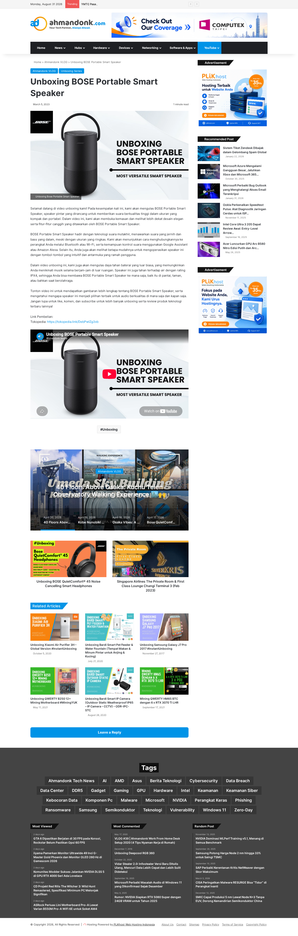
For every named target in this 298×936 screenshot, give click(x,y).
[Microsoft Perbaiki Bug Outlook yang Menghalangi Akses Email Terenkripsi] (209, 191)
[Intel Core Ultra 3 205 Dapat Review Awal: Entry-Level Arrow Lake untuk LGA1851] (209, 229)
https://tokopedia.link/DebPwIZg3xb (73, 322)
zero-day (243, 810)
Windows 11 (214, 810)
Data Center (52, 790)
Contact (181, 924)
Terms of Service (232, 924)
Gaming (121, 790)
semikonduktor (120, 810)
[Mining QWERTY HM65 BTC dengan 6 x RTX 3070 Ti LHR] (164, 681)
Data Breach (238, 780)
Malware (129, 800)
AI (105, 780)
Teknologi (152, 810)
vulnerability (182, 810)
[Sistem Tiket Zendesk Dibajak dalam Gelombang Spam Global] (209, 153)
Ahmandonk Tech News (71, 780)
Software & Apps (181, 47)
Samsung (88, 810)
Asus (137, 780)
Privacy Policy (210, 924)
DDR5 (77, 790)
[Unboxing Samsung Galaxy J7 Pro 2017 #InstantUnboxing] (164, 627)
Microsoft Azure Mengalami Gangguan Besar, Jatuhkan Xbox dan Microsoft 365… (242, 170)
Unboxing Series (71, 71)
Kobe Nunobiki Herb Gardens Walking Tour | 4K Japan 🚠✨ (109, 490)
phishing (243, 800)
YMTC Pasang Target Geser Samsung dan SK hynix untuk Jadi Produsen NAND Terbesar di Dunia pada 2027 (149, 4)
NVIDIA (180, 800)
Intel (185, 790)
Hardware (100, 47)
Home (40, 47)
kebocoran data (61, 800)
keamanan (208, 790)
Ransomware (58, 810)
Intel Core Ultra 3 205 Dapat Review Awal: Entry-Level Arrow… (242, 228)
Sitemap (194, 924)
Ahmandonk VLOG (56, 62)
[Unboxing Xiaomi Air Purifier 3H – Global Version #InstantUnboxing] (54, 627)
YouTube (210, 47)
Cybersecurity (204, 780)
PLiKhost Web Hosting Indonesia (134, 924)
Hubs (78, 47)
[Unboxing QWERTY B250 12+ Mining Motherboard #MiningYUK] (54, 681)
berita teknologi (165, 780)
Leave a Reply (109, 732)
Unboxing (110, 429)
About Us (168, 924)
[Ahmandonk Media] (67, 24)
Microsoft (155, 800)
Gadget (98, 790)
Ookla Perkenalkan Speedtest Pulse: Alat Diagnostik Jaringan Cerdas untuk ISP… (244, 209)
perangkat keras (211, 800)
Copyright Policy (256, 924)
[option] (109, 490)
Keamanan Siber (242, 790)
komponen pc (99, 800)
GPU (141, 790)
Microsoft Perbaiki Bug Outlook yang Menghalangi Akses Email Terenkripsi (244, 190)
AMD (119, 780)
